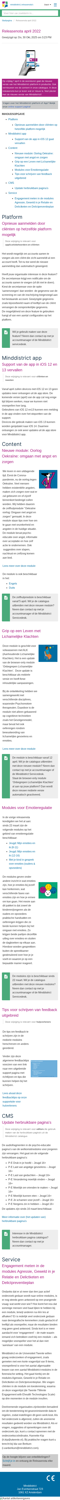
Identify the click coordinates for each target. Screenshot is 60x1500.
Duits (12, 587)
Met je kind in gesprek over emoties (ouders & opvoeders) (22, 863)
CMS (11, 182)
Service (12, 193)
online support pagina (19, 106)
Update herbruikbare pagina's (31, 188)
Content (12, 148)
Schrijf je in (9, 1460)
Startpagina (7, 20)
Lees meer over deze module (19, 566)
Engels (13, 583)
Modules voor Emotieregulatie (32, 169)
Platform (13, 119)
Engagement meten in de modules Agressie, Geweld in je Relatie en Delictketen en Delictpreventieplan (34, 202)
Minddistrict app (17, 133)
